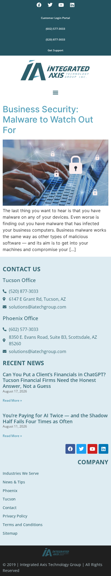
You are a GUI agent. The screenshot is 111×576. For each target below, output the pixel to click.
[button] (55, 92)
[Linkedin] (72, 5)
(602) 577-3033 (55, 29)
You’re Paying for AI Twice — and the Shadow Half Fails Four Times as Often (55, 418)
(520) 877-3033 (55, 39)
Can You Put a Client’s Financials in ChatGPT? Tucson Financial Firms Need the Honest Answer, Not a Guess (54, 380)
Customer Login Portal (55, 18)
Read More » (12, 400)
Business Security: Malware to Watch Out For (48, 119)
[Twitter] (50, 5)
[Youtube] (61, 5)
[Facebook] (39, 5)
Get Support (55, 50)
